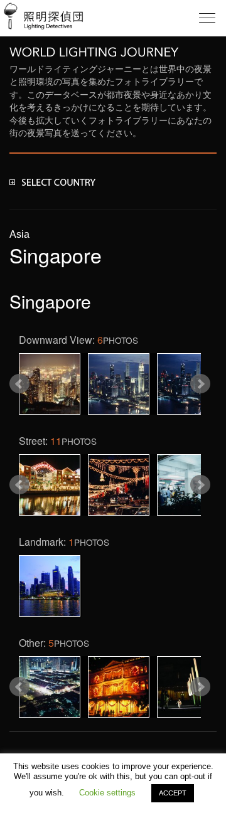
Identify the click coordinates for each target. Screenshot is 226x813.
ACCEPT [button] (172, 793)
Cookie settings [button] (107, 792)
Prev (19, 384)
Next (200, 384)
